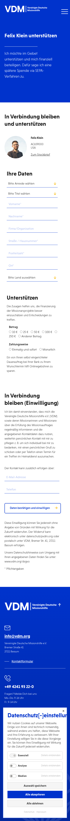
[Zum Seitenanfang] (59, 604)
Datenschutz (29, 812)
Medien (22, 775)
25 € (25, 332)
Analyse (22, 765)
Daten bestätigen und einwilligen (30, 507)
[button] (64, 12)
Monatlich (49, 349)
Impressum (41, 812)
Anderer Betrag (31, 336)
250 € (12, 336)
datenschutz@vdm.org (39, 536)
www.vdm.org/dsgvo (17, 561)
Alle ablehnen (35, 803)
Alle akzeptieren (35, 794)
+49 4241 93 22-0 (19, 686)
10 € (14, 332)
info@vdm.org (17, 636)
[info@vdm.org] (7, 628)
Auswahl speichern (35, 785)
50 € (36, 332)
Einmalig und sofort (24, 349)
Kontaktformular (22, 661)
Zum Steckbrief (40, 154)
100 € (48, 332)
